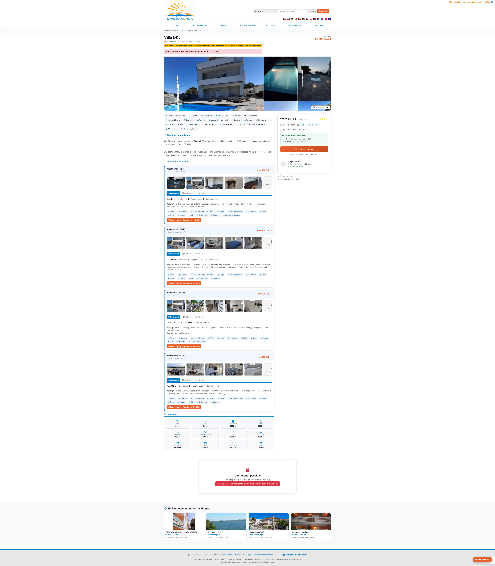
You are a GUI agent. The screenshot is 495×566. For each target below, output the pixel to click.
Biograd (190, 31)
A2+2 (301, 125)
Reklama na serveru (231, 554)
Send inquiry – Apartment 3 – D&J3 (185, 346)
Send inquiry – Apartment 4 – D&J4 (185, 407)
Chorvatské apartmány (266, 562)
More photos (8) (321, 107)
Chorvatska (248, 559)
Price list (201, 193)
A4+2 (317, 125)
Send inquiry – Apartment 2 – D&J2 (185, 283)
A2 (312, 125)
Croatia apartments (281, 559)
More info (319, 25)
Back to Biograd (286, 176)
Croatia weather (247, 25)
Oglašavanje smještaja (296, 554)
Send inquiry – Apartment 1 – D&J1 (185, 220)
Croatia (175, 25)
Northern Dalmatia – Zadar (174, 31)
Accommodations (199, 25)
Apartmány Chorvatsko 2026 (263, 559)
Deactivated (225, 562)
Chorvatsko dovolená (235, 559)
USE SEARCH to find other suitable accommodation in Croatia (247, 483)
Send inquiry (483, 560)
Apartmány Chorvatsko (249, 562)
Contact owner (305, 149)
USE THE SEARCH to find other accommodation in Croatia (193, 51)
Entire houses (295, 25)
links (238, 562)
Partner (233, 562)
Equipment (174, 193)
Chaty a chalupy (295, 559)
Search (324, 11)
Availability (188, 193)
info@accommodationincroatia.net (259, 554)
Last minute (271, 25)
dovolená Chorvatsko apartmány (214, 559)
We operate (198, 559)
